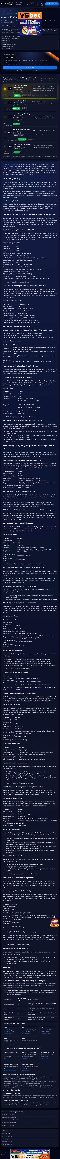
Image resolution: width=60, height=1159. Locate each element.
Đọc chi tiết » (25, 1058)
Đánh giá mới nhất (42, 3)
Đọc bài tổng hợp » (26, 1070)
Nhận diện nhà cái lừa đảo (8, 1125)
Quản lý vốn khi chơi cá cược (9, 1122)
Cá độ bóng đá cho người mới (9, 1117)
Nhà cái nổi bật (5, 42)
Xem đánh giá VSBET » (9, 1033)
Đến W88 (16, 152)
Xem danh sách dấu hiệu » (10, 1070)
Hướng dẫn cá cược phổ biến (9, 1114)
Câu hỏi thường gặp (7, 48)
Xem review (24, 108)
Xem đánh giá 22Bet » (9, 1044)
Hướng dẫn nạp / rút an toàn (9, 46)
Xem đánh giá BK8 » (26, 1033)
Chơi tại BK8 (16, 108)
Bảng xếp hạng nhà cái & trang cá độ (10, 38)
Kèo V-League (5, 1139)
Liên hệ (38, 3)
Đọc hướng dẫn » (8, 1060)
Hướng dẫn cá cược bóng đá (9, 44)
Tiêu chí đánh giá (6, 40)
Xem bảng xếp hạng (52, 3)
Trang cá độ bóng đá (19, 3)
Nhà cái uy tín (11, 3)
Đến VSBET (17, 95)
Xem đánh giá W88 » (27, 1044)
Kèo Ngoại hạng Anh (7, 1136)
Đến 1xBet (16, 124)
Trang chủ (3, 11)
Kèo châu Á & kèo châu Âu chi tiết (10, 1120)
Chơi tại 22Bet (22, 139)
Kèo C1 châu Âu (6, 1133)
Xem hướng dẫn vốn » (46, 1058)
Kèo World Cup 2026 (7, 1141)
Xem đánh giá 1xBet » (46, 1033)
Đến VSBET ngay (30, 67)
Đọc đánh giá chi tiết (26, 95)
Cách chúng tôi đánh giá (30, 3)
